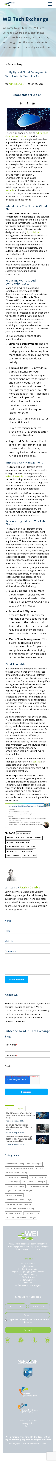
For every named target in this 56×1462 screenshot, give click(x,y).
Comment (10, 951)
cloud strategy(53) (15, 1186)
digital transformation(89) (19, 1168)
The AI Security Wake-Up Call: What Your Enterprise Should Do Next (20, 1115)
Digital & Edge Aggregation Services (28, 1271)
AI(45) (8, 1191)
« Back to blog (13, 64)
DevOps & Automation (28, 1269)
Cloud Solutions (28, 1263)
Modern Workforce (28, 1280)
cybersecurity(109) (15, 1164)
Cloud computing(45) (38, 1186)
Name (8, 920)
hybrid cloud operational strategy (24, 838)
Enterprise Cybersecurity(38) (20, 1209)
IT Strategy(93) (34, 1164)
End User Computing (28, 1274)
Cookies (28, 1426)
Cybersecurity (28, 1266)
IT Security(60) (13, 1182)
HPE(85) (39, 1168)
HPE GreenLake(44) (23, 1191)
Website (9, 941)
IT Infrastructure (28, 1277)
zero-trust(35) (32, 1213)
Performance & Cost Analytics (28, 1285)
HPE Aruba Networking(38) (18, 1204)
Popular (20, 1108)
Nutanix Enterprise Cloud (19, 851)
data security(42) (14, 1195)
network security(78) (16, 1173)
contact (37, 761)
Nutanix (9, 190)
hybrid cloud (33, 232)
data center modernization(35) (21, 1218)
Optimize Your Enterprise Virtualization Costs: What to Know (19, 1127)
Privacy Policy (28, 1423)
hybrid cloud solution (18, 842)
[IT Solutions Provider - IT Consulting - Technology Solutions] (8, 4)
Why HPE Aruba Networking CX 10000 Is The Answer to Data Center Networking (20, 1138)
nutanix (31, 847)
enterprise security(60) (34, 1182)
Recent (10, 1108)
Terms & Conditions (28, 1420)
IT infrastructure (15, 847)
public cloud (29, 856)
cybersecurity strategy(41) (19, 1200)
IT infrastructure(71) (16, 1177)
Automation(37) (13, 1213)
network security (14, 476)
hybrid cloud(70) (38, 1177)
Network (28, 1282)
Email (7, 931)
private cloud (13, 856)
